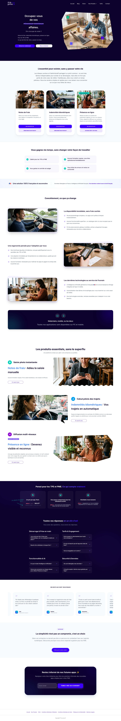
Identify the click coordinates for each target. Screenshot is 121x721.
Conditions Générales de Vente (65, 712)
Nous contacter (44, 46)
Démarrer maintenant (25, 46)
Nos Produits (91, 3)
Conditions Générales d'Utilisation (49, 712)
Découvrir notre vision (60, 650)
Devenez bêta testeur (91, 130)
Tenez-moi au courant (70, 685)
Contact (107, 3)
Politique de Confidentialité (79, 712)
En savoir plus (30, 126)
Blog (78, 3)
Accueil (72, 3)
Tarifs (101, 3)
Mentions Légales (90, 712)
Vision (84, 3)
